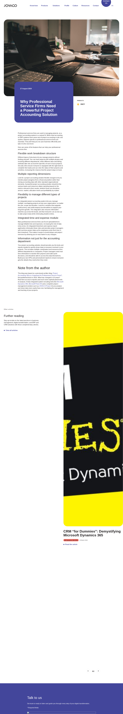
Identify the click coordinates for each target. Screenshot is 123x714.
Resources (85, 5)
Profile (66, 5)
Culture (75, 5)
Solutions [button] (56, 5)
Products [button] (44, 5)
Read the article (71, 544)
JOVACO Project (45, 286)
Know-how (34, 5)
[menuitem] (112, 6)
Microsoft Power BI (35, 284)
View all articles (12, 330)
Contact (96, 5)
